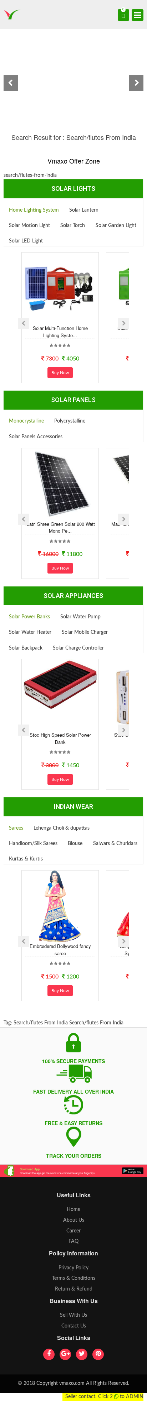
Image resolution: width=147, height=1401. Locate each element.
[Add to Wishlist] (50, 318)
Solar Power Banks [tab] (29, 616)
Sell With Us (73, 1315)
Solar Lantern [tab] (83, 210)
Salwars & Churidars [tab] (115, 843)
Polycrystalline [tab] (69, 421)
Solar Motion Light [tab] (29, 225)
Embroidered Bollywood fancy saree (60, 950)
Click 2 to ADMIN (120, 1396)
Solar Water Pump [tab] (80, 616)
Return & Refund (73, 1289)
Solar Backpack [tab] (25, 648)
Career (73, 1230)
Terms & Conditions (73, 1278)
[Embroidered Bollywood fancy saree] (60, 906)
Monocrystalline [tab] (26, 421)
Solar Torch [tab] (72, 225)
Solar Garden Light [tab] (116, 225)
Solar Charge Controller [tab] (78, 648)
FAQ (73, 1241)
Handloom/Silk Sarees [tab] (33, 843)
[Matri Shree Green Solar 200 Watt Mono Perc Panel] (60, 484)
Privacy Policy (73, 1267)
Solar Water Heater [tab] (30, 632)
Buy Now (60, 373)
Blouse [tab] (75, 843)
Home (73, 1209)
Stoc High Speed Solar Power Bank (60, 738)
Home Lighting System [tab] (34, 210)
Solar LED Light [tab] (26, 241)
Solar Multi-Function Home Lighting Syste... (60, 332)
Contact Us (73, 1326)
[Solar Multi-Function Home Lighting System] (60, 288)
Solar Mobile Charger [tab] (85, 632)
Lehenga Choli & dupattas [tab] (62, 828)
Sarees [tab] (16, 828)
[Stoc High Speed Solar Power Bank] (60, 684)
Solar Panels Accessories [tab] (35, 436)
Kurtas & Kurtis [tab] (26, 859)
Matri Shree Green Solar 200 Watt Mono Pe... (60, 527)
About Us (73, 1220)
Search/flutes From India (41, 1022)
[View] (69, 318)
